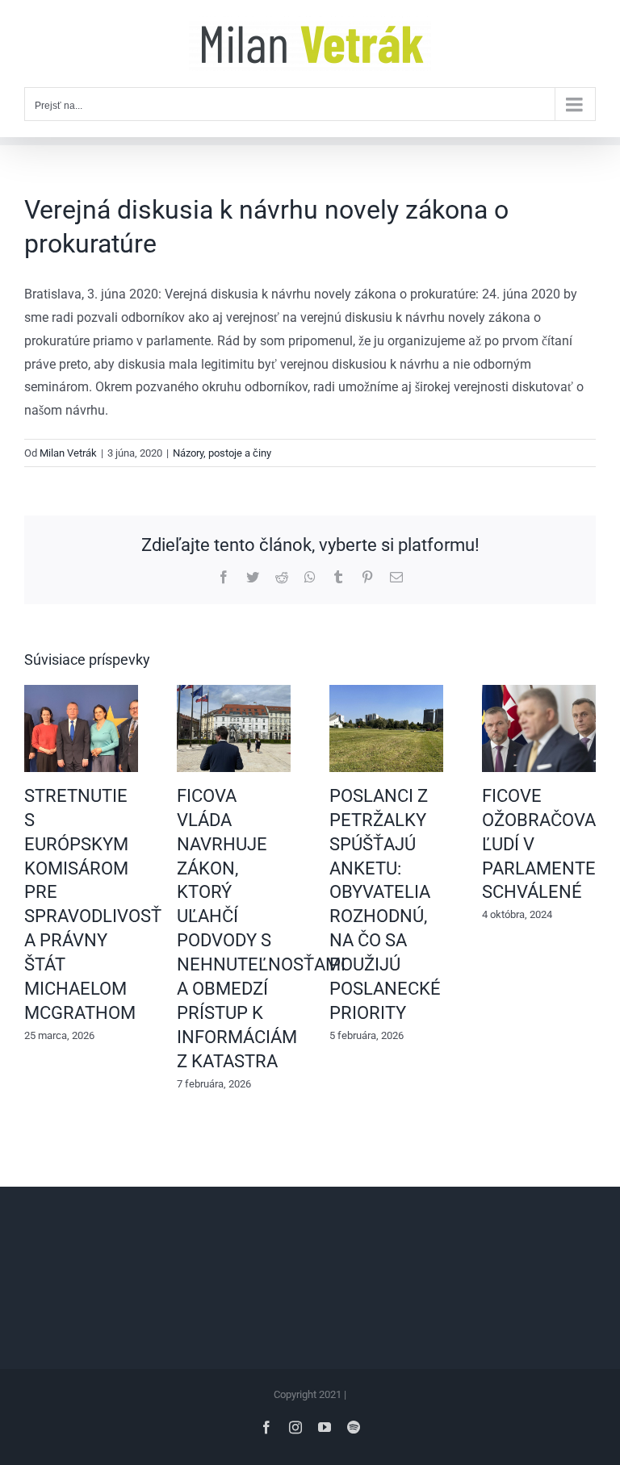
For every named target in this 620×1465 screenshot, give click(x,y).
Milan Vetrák (68, 453)
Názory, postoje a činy (222, 453)
